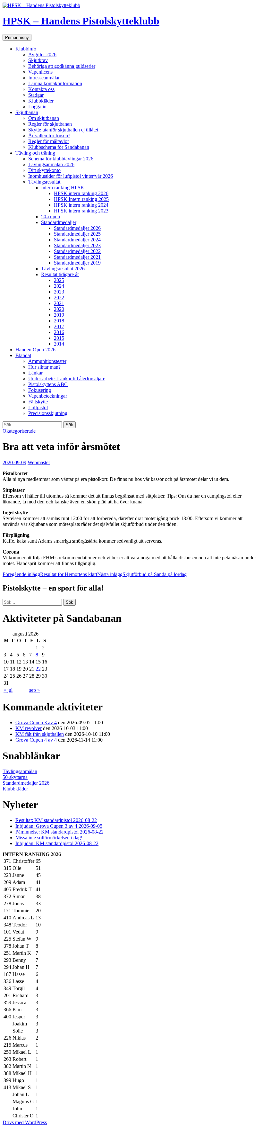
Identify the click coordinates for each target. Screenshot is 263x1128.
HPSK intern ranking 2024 (81, 205)
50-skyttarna (15, 777)
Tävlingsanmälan (20, 771)
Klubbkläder (41, 101)
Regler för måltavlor (48, 141)
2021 (59, 303)
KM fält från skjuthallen (39, 734)
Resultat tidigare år (60, 274)
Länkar (35, 372)
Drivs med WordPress (25, 1122)
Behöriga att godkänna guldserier (61, 66)
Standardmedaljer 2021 (77, 257)
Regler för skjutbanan (50, 124)
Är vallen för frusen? (49, 135)
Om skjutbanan (43, 118)
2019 (59, 315)
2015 (59, 338)
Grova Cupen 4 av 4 (36, 740)
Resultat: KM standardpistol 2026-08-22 (56, 820)
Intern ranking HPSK (62, 187)
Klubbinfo (25, 48)
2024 (59, 286)
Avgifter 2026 (42, 54)
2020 (59, 309)
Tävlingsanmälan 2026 (51, 164)
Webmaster (39, 462)
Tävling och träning (35, 153)
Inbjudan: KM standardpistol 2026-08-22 (56, 843)
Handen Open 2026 (35, 349)
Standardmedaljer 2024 (77, 239)
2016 (59, 332)
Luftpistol (38, 407)
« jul (8, 690)
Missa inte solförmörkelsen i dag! (48, 837)
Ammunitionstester (47, 361)
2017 (59, 326)
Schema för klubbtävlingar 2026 (60, 158)
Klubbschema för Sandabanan (58, 147)
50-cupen (50, 216)
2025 (59, 280)
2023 (59, 291)
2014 (59, 344)
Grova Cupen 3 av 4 (36, 722)
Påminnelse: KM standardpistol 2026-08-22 (59, 832)
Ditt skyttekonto (44, 170)
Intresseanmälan (44, 77)
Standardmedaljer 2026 (77, 228)
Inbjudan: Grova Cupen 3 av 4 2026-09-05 (58, 826)
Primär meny (17, 37)
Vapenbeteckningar (47, 396)
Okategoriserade (19, 431)
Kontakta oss (41, 89)
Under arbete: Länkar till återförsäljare (66, 378)
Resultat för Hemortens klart (50, 574)
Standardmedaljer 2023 (77, 245)
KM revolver (28, 728)
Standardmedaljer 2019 (77, 263)
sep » (34, 690)
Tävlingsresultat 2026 (63, 268)
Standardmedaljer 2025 (77, 234)
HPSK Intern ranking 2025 (81, 199)
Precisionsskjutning (47, 413)
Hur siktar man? (44, 367)
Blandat (23, 355)
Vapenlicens (40, 72)
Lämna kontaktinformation (55, 83)
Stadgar (36, 95)
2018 (59, 320)
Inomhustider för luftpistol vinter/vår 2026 (70, 176)
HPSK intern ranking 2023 (81, 210)
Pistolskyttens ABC (48, 384)
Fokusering (39, 390)
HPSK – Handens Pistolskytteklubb (81, 21)
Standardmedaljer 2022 (77, 251)
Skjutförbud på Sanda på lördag (142, 574)
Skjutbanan (26, 112)
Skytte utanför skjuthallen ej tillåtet (63, 129)
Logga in (37, 106)
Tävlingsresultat (44, 182)
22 (38, 669)
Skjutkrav (38, 60)
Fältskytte (38, 401)
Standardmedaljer (58, 222)
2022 (59, 297)
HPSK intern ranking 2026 (81, 193)
